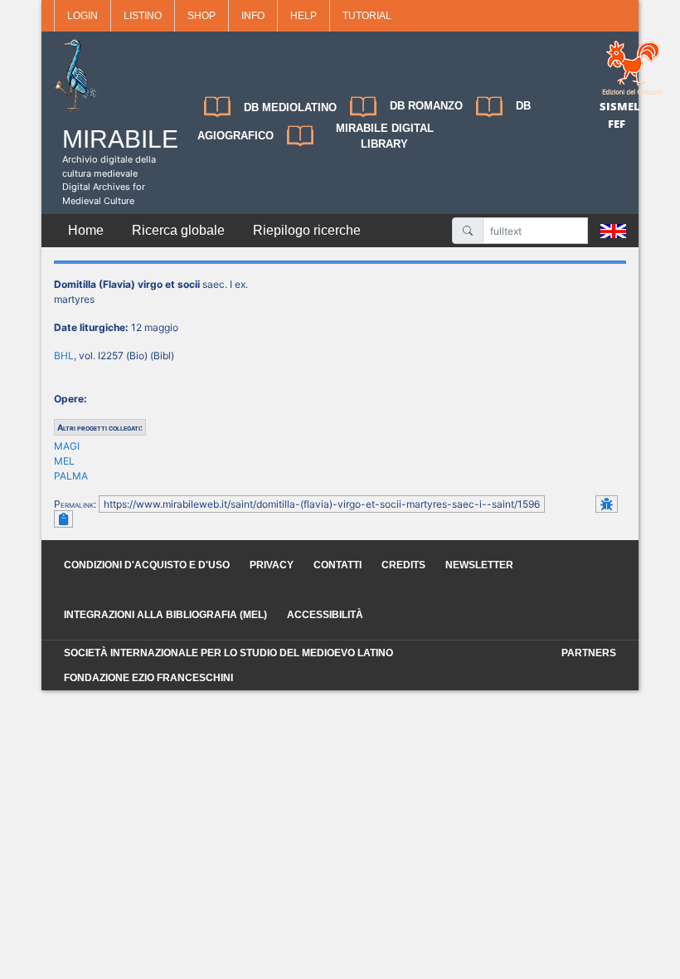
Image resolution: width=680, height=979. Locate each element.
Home (86, 230)
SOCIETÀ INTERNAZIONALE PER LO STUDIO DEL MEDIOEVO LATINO (228, 653)
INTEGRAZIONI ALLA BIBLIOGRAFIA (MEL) (165, 615)
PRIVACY (272, 565)
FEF (616, 123)
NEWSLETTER (479, 565)
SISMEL (620, 106)
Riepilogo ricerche (307, 230)
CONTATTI (337, 565)
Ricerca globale (178, 230)
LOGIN (82, 16)
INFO (253, 16)
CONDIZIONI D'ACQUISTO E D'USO (147, 565)
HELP (303, 16)
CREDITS (403, 565)
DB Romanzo (426, 106)
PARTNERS (588, 653)
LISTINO (143, 16)
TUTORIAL (366, 16)
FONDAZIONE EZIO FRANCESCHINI (148, 678)
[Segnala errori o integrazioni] (606, 504)
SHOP (201, 16)
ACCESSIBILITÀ (325, 615)
